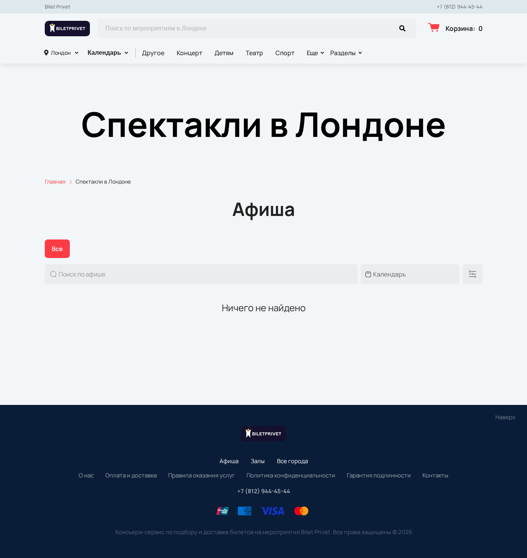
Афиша (229, 461)
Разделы (343, 53)
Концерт (189, 53)
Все (57, 248)
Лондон (61, 52)
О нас (86, 475)
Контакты (435, 475)
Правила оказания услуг (201, 475)
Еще (312, 53)
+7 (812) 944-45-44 (460, 6)
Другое (153, 53)
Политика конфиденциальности (291, 475)
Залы (258, 461)
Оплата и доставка (131, 475)
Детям (224, 53)
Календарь (104, 52)
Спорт (284, 53)
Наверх (505, 417)
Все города (292, 461)
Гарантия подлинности (379, 475)
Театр (254, 53)
